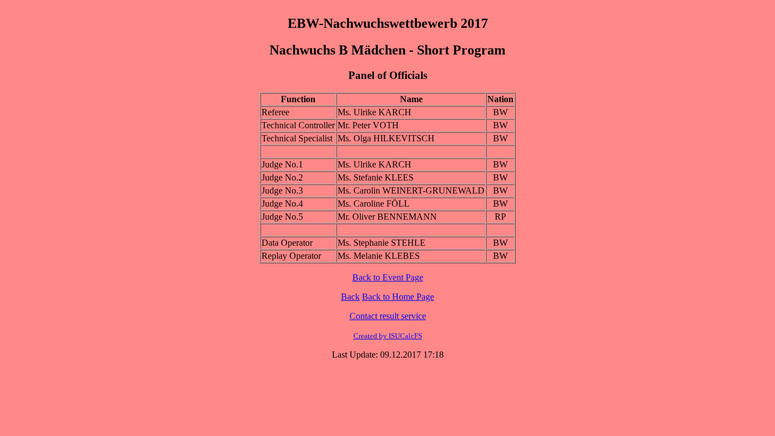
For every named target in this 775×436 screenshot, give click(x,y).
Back (350, 296)
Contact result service (387, 316)
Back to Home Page (398, 296)
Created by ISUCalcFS (387, 336)
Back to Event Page (387, 277)
